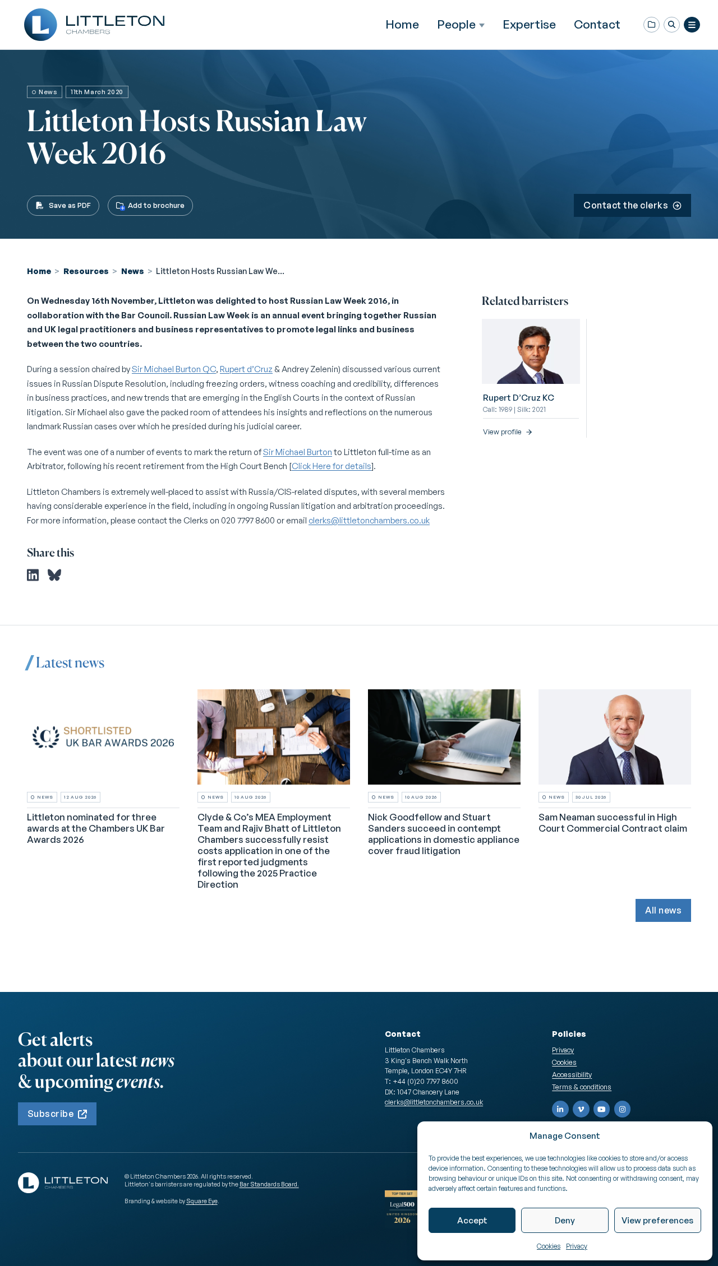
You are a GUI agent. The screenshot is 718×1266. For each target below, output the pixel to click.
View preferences (657, 1220)
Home (402, 24)
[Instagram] (622, 1109)
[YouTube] (601, 1109)
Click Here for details (331, 466)
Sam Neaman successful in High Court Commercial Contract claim (612, 822)
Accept (472, 1220)
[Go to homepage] (94, 25)
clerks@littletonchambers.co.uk (369, 520)
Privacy (576, 1246)
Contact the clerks (625, 205)
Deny (565, 1220)
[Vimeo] (581, 1109)
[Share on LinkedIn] (33, 575)
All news (663, 910)
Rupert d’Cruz (246, 369)
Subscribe (50, 1113)
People (456, 24)
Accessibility (572, 1074)
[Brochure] (651, 25)
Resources (86, 271)
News (132, 271)
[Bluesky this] (54, 575)
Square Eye (202, 1201)
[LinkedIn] (560, 1109)
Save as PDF (70, 205)
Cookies (548, 1246)
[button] (672, 25)
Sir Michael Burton (297, 452)
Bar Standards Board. (269, 1184)
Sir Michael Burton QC (174, 369)
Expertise (529, 24)
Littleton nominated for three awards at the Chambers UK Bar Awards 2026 (96, 828)
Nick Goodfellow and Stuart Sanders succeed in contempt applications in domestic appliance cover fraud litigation (443, 833)
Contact (597, 24)
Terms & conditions (581, 1086)
